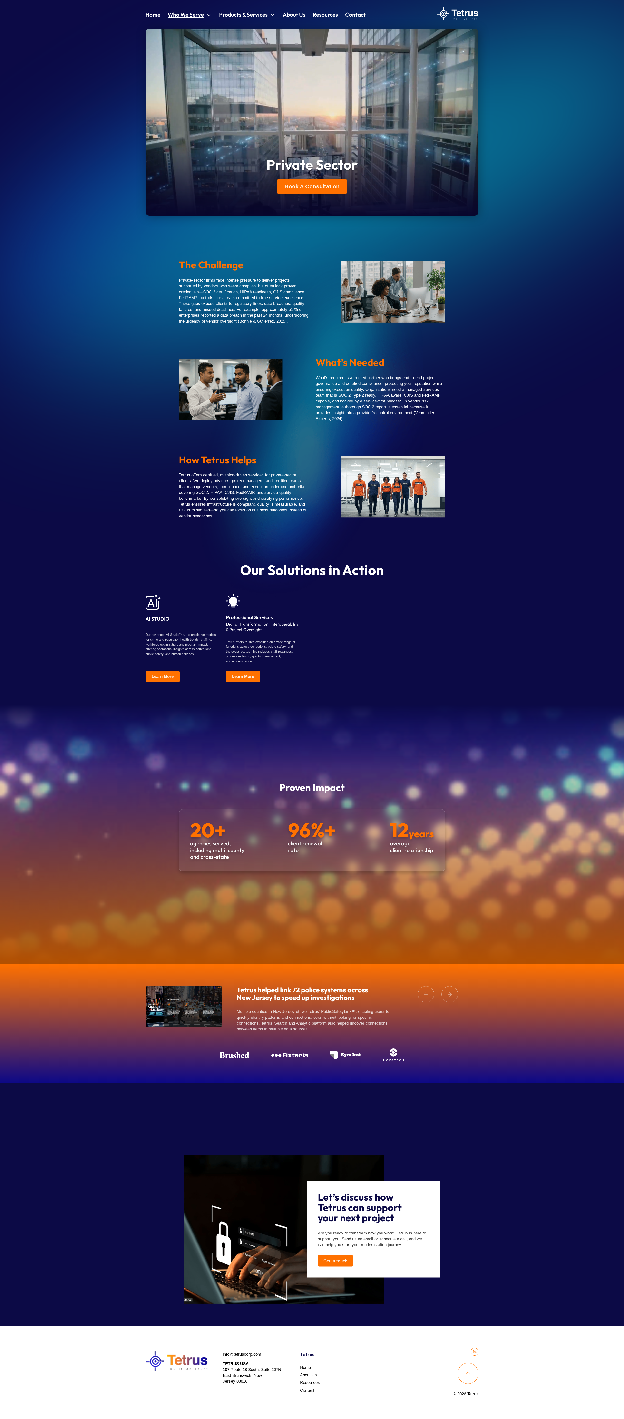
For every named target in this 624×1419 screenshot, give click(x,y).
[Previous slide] (426, 994)
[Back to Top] (468, 1373)
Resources (325, 14)
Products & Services (243, 14)
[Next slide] (449, 994)
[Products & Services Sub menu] (272, 15)
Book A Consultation (312, 186)
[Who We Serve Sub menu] (209, 15)
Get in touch (335, 1260)
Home (153, 14)
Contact (355, 14)
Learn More (163, 676)
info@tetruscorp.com (242, 1354)
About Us (294, 14)
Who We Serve (186, 14)
